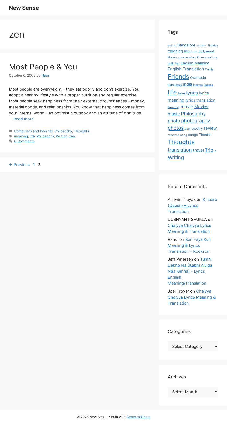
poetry (197, 128)
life (32, 136)
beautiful (201, 45)
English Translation (186, 68)
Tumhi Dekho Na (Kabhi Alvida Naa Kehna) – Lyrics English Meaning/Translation (190, 271)
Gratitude (198, 77)
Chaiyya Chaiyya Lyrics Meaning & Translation (192, 297)
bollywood (206, 51)
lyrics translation (200, 100)
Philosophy (63, 131)
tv (215, 150)
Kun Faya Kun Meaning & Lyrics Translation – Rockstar (189, 245)
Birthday (212, 45)
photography (195, 120)
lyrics (192, 93)
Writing (61, 136)
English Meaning (195, 63)
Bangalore (186, 45)
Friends (178, 76)
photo (174, 120)
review (210, 128)
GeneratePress (138, 417)
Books (172, 57)
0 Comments (24, 141)
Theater (205, 135)
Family (209, 69)
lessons (208, 84)
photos (176, 128)
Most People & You (43, 66)
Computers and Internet (33, 131)
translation (180, 150)
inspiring (21, 136)
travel (198, 150)
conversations (187, 57)
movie (187, 106)
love (181, 93)
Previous (19, 164)
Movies (201, 106)
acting (172, 45)
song (183, 135)
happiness (175, 84)
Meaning (174, 107)
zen (72, 136)
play (188, 128)
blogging (175, 51)
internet (198, 84)
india (187, 84)
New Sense (24, 7)
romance (173, 135)
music (174, 113)
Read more (23, 119)
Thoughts (81, 131)
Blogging (190, 51)
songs (193, 135)
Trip (209, 150)
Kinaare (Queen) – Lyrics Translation (192, 205)
